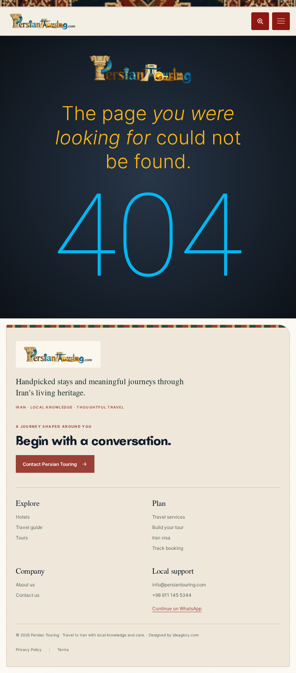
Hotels (23, 517)
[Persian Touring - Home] (148, 67)
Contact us (27, 595)
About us (25, 585)
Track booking (167, 548)
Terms (63, 649)
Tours (22, 538)
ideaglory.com (186, 635)
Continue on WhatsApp (177, 608)
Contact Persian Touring (50, 464)
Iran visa (161, 538)
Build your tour (167, 527)
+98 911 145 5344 (172, 595)
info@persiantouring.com (179, 585)
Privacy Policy (29, 649)
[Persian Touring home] (42, 21)
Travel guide (29, 527)
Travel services (168, 517)
